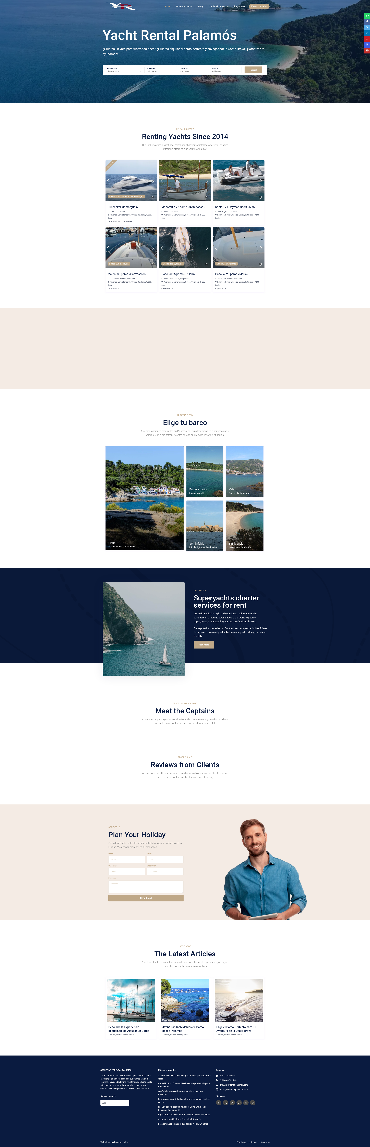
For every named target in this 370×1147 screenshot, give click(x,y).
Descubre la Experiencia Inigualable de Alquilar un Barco (128, 1029)
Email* (149, 853)
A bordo (111, 1035)
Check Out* (151, 866)
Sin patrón (131, 279)
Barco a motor (198, 489)
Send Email (146, 898)
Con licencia (175, 211)
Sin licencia (174, 279)
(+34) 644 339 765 (228, 1080)
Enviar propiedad (259, 6)
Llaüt (166, 211)
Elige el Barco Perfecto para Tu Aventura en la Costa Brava (236, 1029)
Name (110, 853)
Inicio (168, 6)
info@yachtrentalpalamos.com (234, 1085)
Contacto (265, 1142)
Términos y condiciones (247, 1142)
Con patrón (120, 211)
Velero (233, 489)
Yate (112, 211)
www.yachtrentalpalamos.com (234, 1089)
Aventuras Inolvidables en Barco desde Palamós (183, 1029)
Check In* (112, 866)
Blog (200, 6)
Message (112, 878)
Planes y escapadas (125, 1035)
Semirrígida (222, 211)
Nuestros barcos (184, 6)
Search (254, 70)
